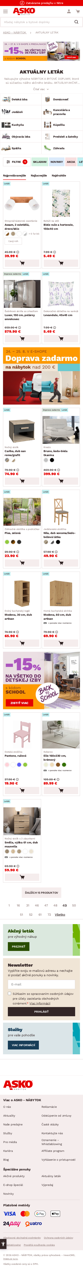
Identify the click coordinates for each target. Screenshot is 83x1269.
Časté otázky (50, 1124)
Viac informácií (39, 1003)
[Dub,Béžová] (46, 542)
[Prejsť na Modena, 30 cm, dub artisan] (22, 594)
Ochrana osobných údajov (58, 1237)
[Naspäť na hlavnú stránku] (24, 11)
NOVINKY (57, 161)
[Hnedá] (58, 764)
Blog (6, 1159)
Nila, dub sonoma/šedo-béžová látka (60, 533)
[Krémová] (46, 764)
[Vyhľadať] (78, 22)
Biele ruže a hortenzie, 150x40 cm (58, 225)
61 (40, 914)
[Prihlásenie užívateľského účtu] (68, 11)
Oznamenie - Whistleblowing (52, 1142)
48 (55, 905)
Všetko (60, 914)
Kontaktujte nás (52, 1133)
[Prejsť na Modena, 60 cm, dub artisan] (61, 594)
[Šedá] (46, 460)
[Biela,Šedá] (52, 542)
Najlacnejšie (39, 175)
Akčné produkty (14, 1176)
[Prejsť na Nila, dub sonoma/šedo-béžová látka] (61, 512)
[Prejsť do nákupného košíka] (77, 11)
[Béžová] (52, 764)
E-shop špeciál (13, 1184)
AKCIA (71, 161)
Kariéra (8, 1150)
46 (37, 905)
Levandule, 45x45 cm (61, 313)
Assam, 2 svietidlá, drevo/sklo (21, 225)
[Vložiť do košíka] (22, 263)
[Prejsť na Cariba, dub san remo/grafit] (22, 430)
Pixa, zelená (23, 531)
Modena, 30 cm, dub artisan (18, 614)
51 (21, 914)
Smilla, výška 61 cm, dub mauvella (21, 842)
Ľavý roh (13, 241)
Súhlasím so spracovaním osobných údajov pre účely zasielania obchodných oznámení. (43, 998)
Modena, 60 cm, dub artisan (58, 614)
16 (18, 905)
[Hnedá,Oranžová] (13, 542)
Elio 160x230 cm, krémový (55, 755)
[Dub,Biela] (13, 460)
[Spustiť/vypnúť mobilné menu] (5, 11)
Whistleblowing (12, 1245)
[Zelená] (7, 542)
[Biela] (19, 233)
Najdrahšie (59, 175)
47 (46, 905)
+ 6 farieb (34, 233)
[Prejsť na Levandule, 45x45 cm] (61, 294)
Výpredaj (47, 1184)
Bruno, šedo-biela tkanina (55, 451)
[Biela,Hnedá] (7, 233)
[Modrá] (19, 764)
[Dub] (13, 233)
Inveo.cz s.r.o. (10, 1258)
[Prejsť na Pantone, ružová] (22, 734)
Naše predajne (13, 1124)
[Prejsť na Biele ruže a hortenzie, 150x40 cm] (61, 204)
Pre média (10, 1142)
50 (74, 905)
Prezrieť (18, 946)
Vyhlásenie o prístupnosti (59, 1159)
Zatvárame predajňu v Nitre (44, 3)
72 (49, 914)
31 (27, 905)
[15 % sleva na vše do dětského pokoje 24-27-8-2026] (41, 60)
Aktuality (9, 1115)
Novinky (8, 1193)
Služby (7, 1133)
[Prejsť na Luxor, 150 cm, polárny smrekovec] (22, 294)
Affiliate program (53, 1150)
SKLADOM (40, 161)
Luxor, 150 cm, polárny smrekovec (21, 315)
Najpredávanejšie (14, 175)
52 (31, 914)
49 (64, 905)
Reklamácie (49, 1106)
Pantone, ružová (15, 753)
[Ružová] (7, 764)
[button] (3, 1244)
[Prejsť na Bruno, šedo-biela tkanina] (61, 430)
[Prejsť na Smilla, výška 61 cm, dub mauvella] (22, 821)
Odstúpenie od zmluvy (56, 1115)
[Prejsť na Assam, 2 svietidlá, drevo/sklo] (22, 204)
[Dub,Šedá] (7, 460)
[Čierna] (52, 460)
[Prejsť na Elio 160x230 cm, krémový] (61, 734)
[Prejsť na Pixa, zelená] (22, 512)
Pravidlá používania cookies (39, 1245)
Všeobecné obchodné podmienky (22, 1237)
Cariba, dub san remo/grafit (15, 451)
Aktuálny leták (51, 1176)
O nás (7, 1106)
